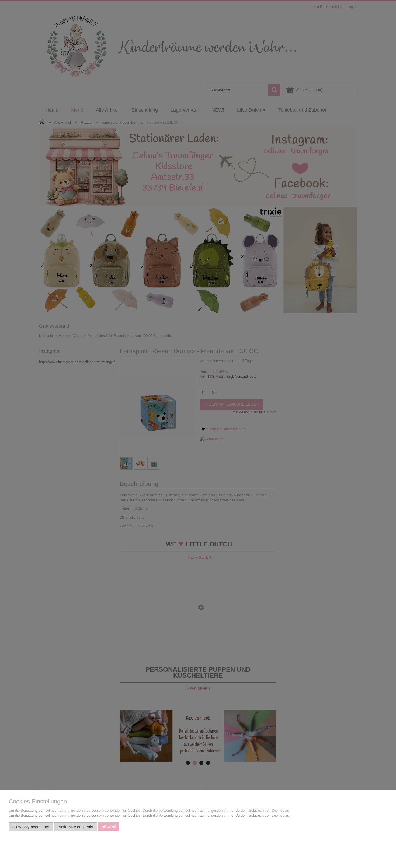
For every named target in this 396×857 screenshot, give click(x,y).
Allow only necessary (30, 826)
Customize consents (75, 826)
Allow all (109, 826)
